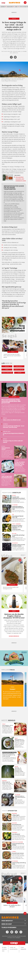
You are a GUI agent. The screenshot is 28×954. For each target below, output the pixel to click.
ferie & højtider (7, 372)
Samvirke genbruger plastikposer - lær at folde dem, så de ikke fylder (13, 426)
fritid (14, 18)
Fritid (16, 6)
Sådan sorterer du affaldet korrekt (12, 420)
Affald (5, 418)
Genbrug (5, 424)
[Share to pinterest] (15, 57)
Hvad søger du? (7, 921)
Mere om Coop (6, 924)
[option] (12, 349)
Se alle (22, 555)
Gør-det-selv (6, 431)
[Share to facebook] (11, 57)
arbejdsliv (19, 366)
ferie (6, 369)
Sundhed (3, 6)
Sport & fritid (10, 6)
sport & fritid (19, 369)
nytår (19, 372)
